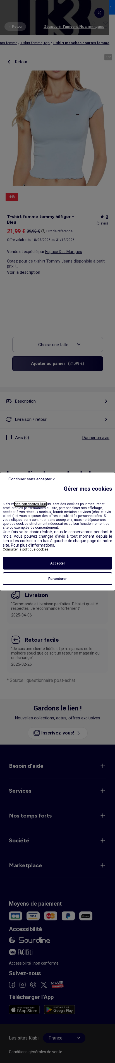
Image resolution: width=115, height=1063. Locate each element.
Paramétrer (57, 579)
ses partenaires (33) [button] (30, 504)
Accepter (57, 563)
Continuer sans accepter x (31, 479)
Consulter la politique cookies (26, 549)
